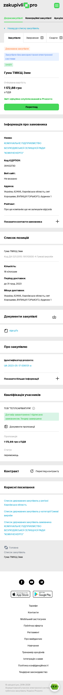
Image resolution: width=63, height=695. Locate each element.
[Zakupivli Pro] (20, 5)
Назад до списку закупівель (23, 28)
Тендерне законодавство (33, 672)
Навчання (33, 645)
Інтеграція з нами (33, 658)
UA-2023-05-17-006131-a (17, 365)
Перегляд (32, 107)
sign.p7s (13, 330)
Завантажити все (55, 316)
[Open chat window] (55, 687)
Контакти (33, 612)
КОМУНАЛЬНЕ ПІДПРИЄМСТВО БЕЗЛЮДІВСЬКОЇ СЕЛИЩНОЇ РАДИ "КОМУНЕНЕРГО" (24, 148)
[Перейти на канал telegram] (41, 581)
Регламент (33, 632)
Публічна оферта (33, 625)
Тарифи (33, 605)
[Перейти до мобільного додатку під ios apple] (20, 594)
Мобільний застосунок (33, 619)
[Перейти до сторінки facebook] (21, 581)
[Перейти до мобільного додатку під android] (42, 594)
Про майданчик (33, 638)
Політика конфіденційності (33, 665)
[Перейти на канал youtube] (31, 581)
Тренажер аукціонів (33, 652)
